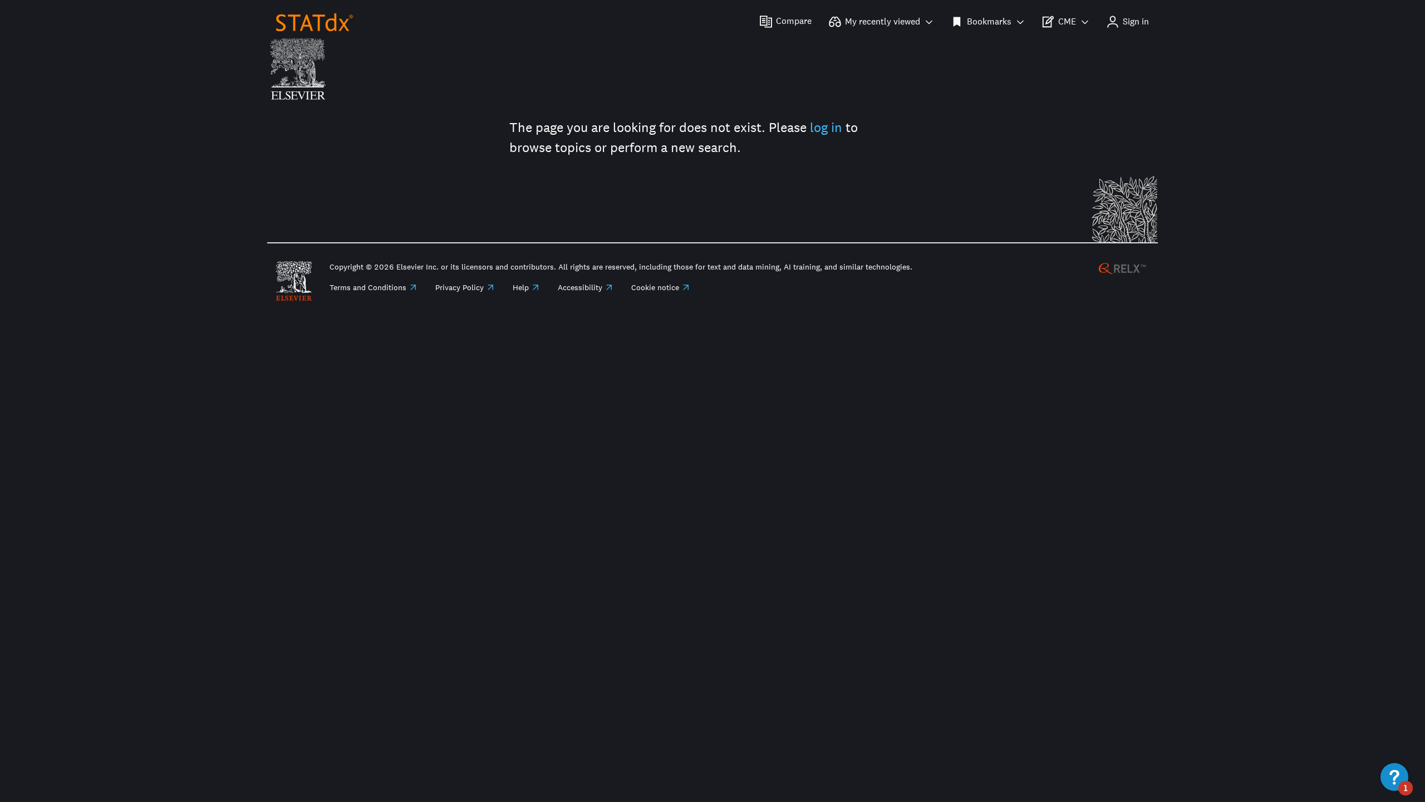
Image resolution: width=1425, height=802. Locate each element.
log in (826, 127)
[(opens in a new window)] (1122, 267)
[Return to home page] (314, 21)
